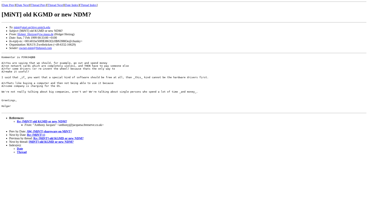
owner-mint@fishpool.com (35, 48)
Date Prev (8, 5)
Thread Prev (38, 5)
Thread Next (55, 5)
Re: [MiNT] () (36, 134)
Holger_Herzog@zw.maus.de (35, 34)
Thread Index (88, 5)
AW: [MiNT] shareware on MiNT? (49, 131)
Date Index (71, 5)
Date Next (22, 5)
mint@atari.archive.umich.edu (32, 27)
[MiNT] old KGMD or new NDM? (51, 141)
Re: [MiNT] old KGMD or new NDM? (42, 121)
